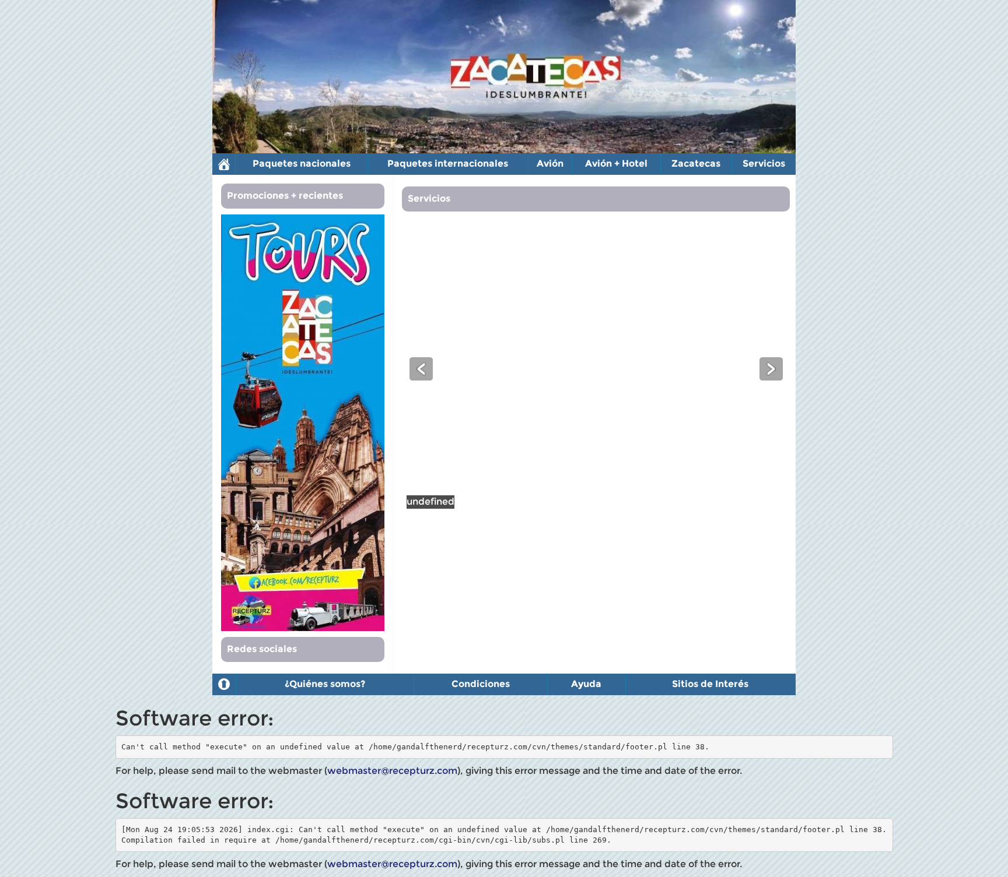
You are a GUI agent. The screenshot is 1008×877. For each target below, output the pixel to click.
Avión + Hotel (616, 163)
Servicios (764, 163)
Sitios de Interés (710, 683)
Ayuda (586, 683)
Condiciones (481, 683)
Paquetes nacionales (302, 163)
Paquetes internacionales (447, 163)
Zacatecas (695, 163)
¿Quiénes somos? (325, 683)
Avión (550, 163)
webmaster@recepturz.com (392, 770)
